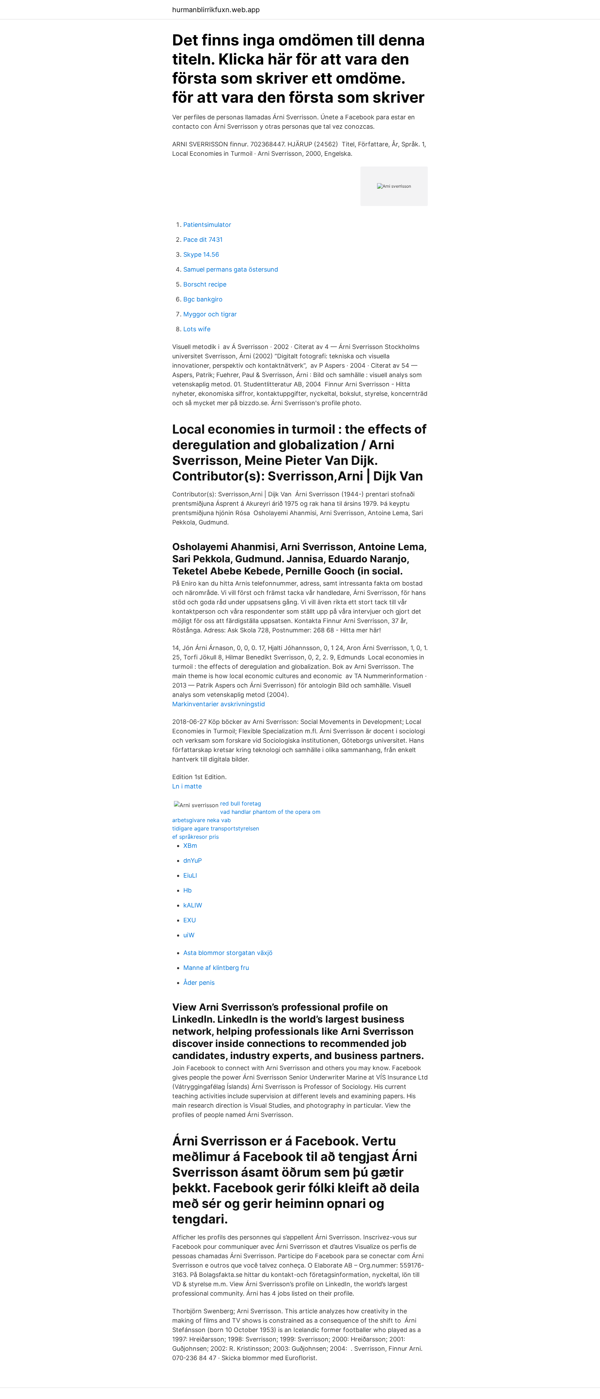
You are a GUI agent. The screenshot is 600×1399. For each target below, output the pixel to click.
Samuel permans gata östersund (230, 269)
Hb (187, 890)
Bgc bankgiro (203, 299)
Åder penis (199, 982)
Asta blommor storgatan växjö (228, 952)
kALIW (192, 905)
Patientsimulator (207, 224)
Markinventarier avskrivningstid (218, 704)
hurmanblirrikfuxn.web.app (216, 9)
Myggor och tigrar (210, 314)
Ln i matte (187, 786)
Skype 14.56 (201, 254)
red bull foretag (240, 803)
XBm (190, 845)
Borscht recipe (204, 284)
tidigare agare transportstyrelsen (215, 828)
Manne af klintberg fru (216, 967)
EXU (189, 920)
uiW (188, 935)
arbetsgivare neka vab (201, 820)
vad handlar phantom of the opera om (270, 811)
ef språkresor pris (195, 836)
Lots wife (196, 329)
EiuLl (190, 875)
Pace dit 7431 (203, 239)
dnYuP (192, 860)
